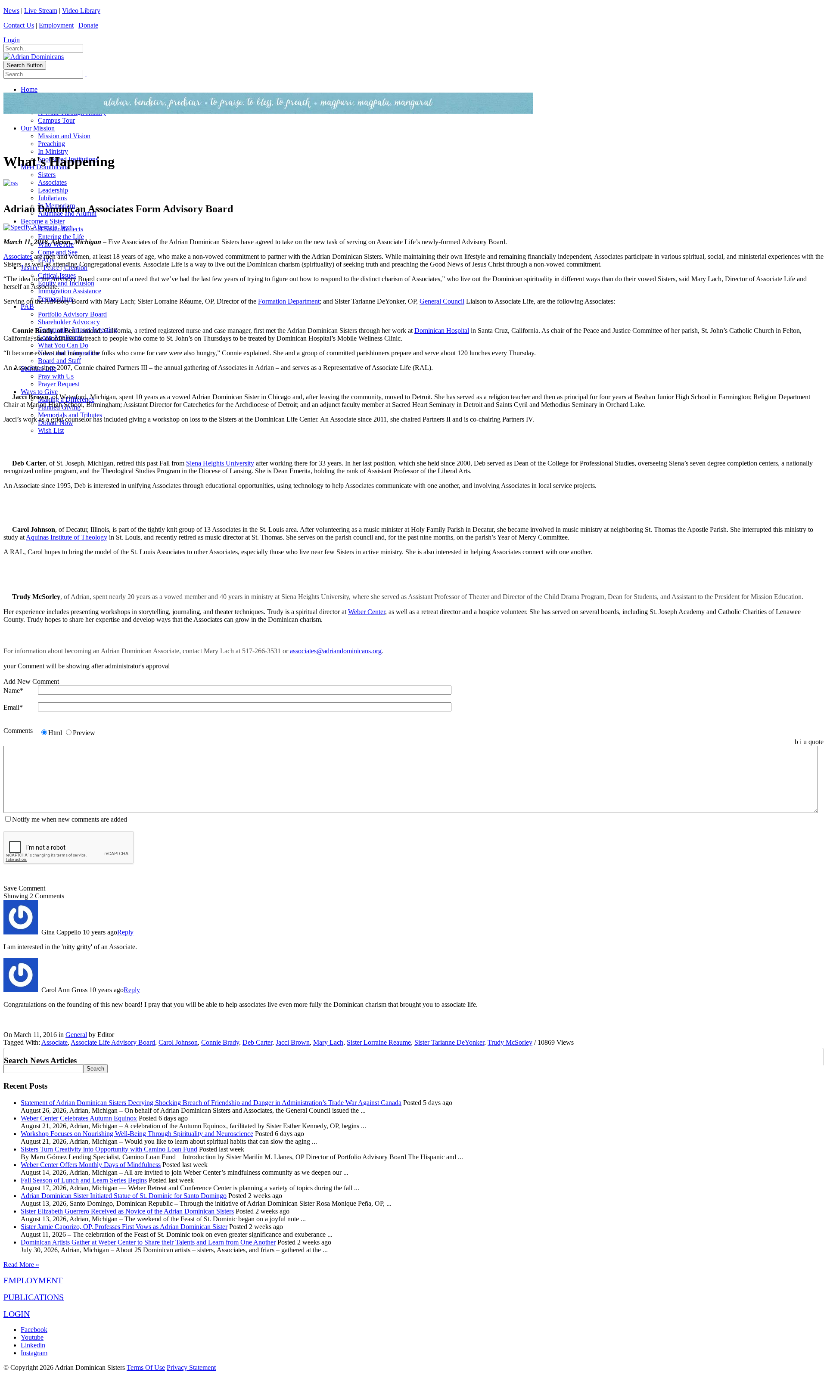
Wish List (51, 430)
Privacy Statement (191, 1367)
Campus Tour (56, 120)
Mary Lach (328, 1042)
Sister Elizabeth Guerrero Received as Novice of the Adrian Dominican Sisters (127, 1211)
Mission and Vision (64, 136)
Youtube (32, 1337)
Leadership (53, 190)
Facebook (34, 1329)
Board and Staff (59, 360)
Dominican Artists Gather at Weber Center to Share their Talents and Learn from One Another (148, 1242)
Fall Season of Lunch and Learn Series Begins (84, 1180)
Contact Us (18, 25)
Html (55, 732)
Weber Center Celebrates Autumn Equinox (79, 1118)
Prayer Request (58, 384)
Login (11, 39)
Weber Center (366, 611)
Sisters (47, 174)
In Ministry (53, 151)
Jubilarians (52, 198)
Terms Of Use (146, 1367)
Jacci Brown (293, 1042)
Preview (84, 732)
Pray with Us (56, 376)
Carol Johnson (178, 1042)
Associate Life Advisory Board (113, 1042)
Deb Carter (257, 1042)
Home (29, 89)
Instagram (34, 1352)
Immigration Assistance (69, 291)
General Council (442, 301)
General (76, 1034)
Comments (18, 730)
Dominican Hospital (441, 330)
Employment (56, 25)
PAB (27, 306)
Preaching (51, 143)
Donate (88, 25)
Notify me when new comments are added (69, 819)
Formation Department (289, 301)
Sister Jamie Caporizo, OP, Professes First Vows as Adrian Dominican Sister (124, 1226)
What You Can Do (63, 345)
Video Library (81, 10)
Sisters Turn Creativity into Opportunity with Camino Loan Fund (109, 1149)
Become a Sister (43, 221)
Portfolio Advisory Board (72, 314)
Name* (13, 690)
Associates (52, 182)
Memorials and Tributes (70, 415)
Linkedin (33, 1345)
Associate (54, 1042)
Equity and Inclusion (66, 283)
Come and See (58, 252)
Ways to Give (39, 391)
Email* (13, 707)
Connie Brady (220, 1042)
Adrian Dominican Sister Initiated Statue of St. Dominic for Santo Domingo (124, 1195)
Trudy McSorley (510, 1042)
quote (816, 741)
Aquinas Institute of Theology (66, 537)
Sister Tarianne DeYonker (449, 1042)
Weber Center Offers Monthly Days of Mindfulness (91, 1164)
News (11, 10)
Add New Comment (31, 681)
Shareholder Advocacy (69, 322)
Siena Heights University (220, 463)
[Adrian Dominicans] (33, 56)
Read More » (21, 1264)
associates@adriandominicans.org (336, 651)
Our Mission (38, 128)
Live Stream (40, 10)
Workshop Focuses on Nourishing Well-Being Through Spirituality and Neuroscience (137, 1133)
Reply (125, 932)
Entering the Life (61, 236)
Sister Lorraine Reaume (379, 1042)
